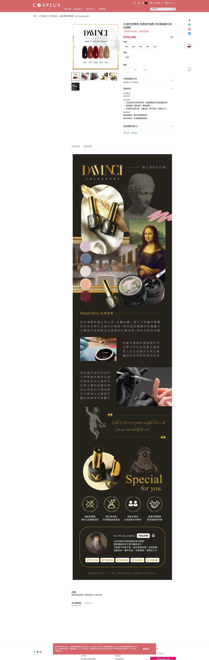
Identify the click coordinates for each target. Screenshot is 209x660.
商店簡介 (84, 656)
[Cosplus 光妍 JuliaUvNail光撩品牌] (46, 6)
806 (126, 47)
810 (154, 47)
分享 (127, 133)
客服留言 (118, 656)
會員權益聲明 (119, 659)
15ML (127, 57)
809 (147, 47)
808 (140, 47)
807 (133, 47)
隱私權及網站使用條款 (88, 659)
